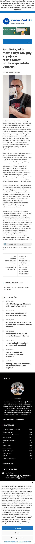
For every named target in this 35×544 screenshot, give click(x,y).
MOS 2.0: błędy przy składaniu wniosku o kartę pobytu (18, 305)
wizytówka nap (8, 464)
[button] (32, 483)
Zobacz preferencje (17, 538)
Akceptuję (17, 528)
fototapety (17, 188)
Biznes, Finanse (8, 432)
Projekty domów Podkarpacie (13, 419)
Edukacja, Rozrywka (9, 440)
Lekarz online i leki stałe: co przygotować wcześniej (17, 344)
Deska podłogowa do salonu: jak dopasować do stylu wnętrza (18, 365)
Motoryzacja (7, 448)
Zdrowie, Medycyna (9, 458)
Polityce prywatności (24, 523)
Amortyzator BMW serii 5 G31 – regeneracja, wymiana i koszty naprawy (19, 324)
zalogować (14, 287)
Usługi (5, 456)
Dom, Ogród (7, 437)
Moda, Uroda (7, 445)
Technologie (7, 453)
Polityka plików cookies (11, 541)
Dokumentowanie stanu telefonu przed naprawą (16, 314)
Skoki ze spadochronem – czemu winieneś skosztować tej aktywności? (10, 262)
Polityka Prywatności (25, 541)
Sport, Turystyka (8, 451)
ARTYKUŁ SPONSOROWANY (20, 247)
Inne (4, 443)
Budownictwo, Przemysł (10, 435)
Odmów (17, 533)
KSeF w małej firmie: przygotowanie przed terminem (15, 354)
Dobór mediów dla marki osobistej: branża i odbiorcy (17, 335)
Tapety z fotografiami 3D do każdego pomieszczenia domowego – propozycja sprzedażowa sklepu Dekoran (24, 264)
